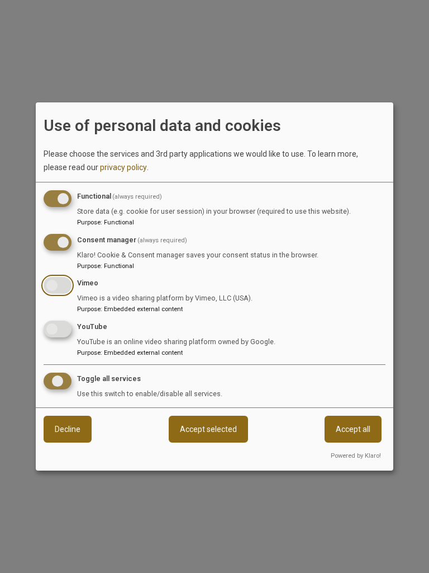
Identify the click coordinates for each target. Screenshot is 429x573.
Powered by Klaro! (356, 455)
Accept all (353, 429)
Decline (67, 429)
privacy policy (123, 167)
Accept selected (208, 429)
